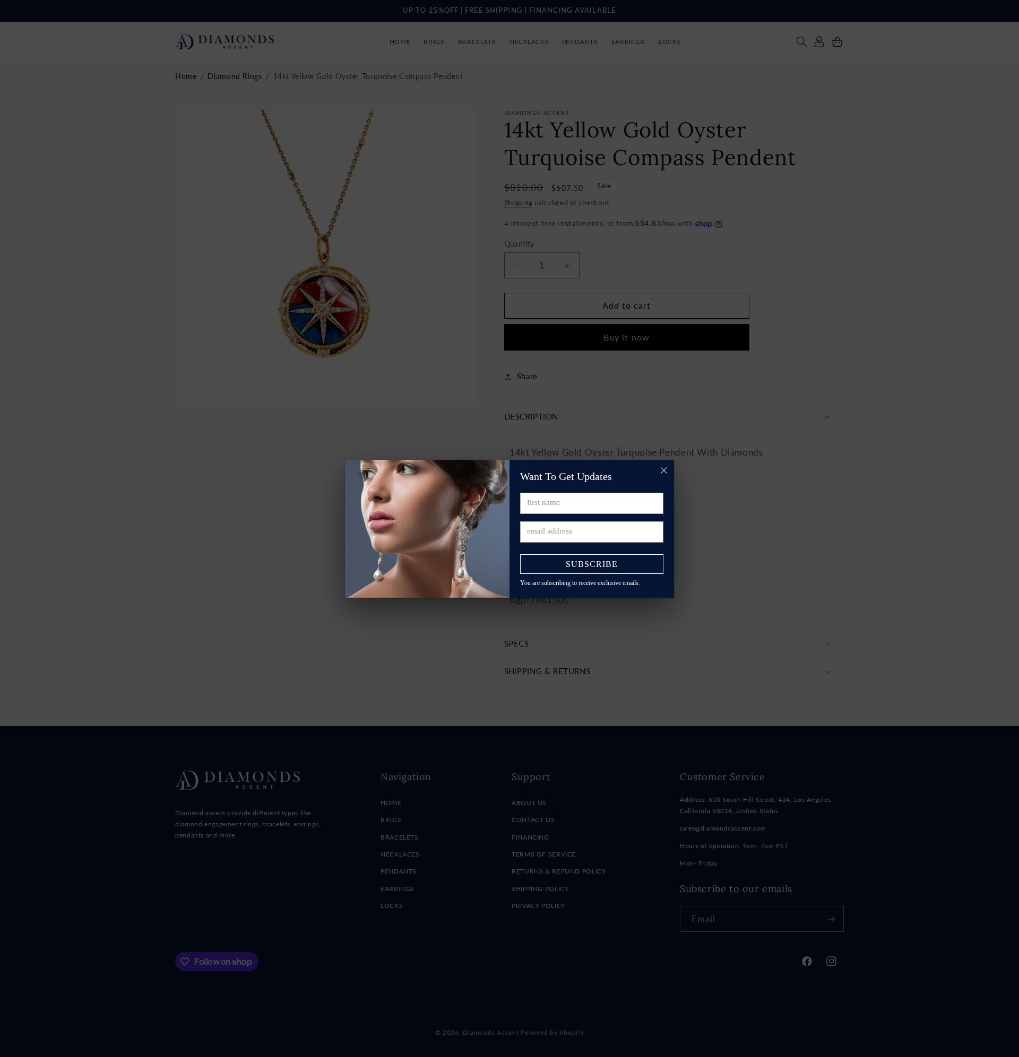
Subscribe (592, 564)
